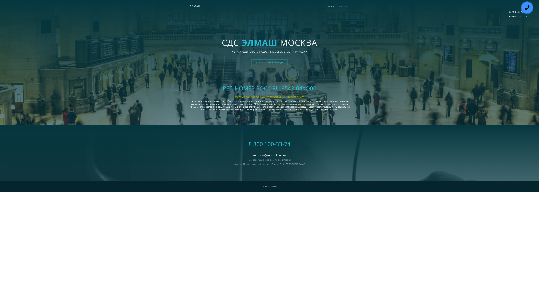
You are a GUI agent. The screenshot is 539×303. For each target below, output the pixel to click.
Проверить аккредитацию (269, 62)
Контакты (344, 6)
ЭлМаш (195, 6)
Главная (330, 6)
